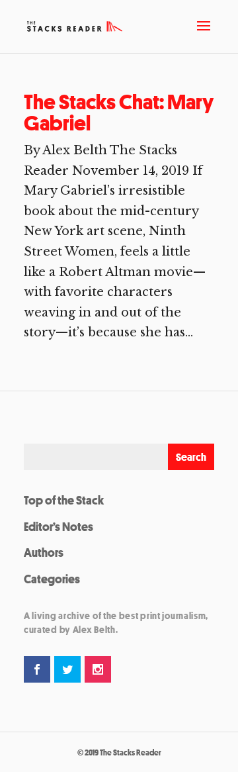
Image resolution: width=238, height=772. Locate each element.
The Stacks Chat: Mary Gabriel (119, 112)
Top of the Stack (64, 500)
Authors (43, 552)
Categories (52, 579)
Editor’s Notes (58, 526)
